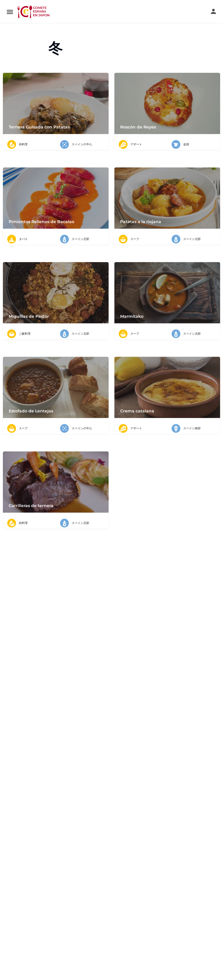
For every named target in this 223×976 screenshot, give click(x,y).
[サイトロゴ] (34, 11)
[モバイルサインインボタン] (213, 11)
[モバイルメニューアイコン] (10, 11)
